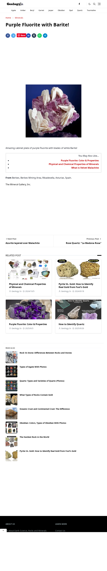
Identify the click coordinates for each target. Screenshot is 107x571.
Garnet (41, 10)
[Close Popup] (3, 530)
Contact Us (60, 530)
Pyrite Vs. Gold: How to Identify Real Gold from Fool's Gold (76, 286)
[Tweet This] (13, 35)
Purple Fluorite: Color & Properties (80, 160)
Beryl (32, 10)
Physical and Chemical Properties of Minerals (74, 164)
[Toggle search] (94, 4)
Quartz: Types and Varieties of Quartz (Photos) (42, 381)
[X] (84, 4)
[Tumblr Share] (34, 35)
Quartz (79, 10)
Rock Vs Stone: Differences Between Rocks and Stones (46, 352)
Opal (71, 10)
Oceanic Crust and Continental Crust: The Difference (45, 409)
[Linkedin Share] (28, 35)
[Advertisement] (53, 61)
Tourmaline (91, 10)
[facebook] (79, 4)
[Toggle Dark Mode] (89, 4)
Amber (23, 10)
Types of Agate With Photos (33, 366)
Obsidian (61, 10)
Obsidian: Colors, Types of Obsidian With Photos (43, 423)
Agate (13, 10)
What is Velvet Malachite (85, 167)
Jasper (50, 10)
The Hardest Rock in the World (34, 437)
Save (23, 35)
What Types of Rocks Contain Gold (36, 395)
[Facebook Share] (8, 35)
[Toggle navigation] (99, 4)
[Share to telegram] (45, 35)
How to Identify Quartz (71, 324)
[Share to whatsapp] (39, 35)
